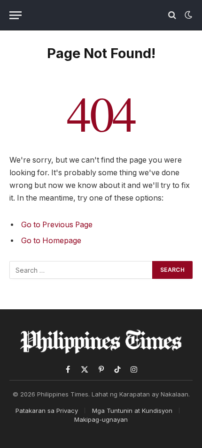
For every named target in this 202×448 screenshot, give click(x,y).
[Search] (172, 15)
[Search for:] (81, 270)
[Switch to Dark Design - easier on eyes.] (187, 15)
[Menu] (15, 15)
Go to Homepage (51, 240)
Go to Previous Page (57, 224)
